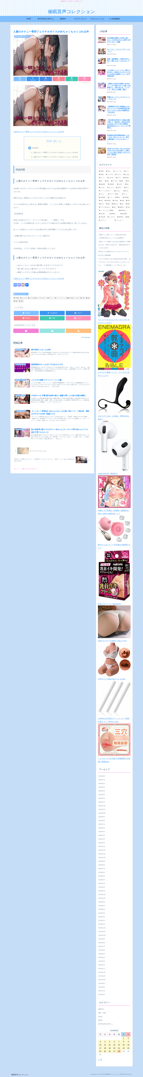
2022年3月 (101, 961)
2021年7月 (101, 991)
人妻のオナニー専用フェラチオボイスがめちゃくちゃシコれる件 (38, 132)
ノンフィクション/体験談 (63, 298)
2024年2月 (101, 887)
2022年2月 (101, 965)
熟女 (22, 301)
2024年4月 (101, 880)
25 (105, 1051)
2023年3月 (101, 917)
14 (119, 1045)
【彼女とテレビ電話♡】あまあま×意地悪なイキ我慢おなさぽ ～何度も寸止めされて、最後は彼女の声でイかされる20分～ (114, 245)
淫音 (16, 301)
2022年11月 (101, 931)
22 (124, 1048)
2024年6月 (101, 872)
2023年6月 (101, 905)
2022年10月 (102, 935)
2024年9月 (101, 861)
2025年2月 (101, 843)
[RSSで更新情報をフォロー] (78, 331)
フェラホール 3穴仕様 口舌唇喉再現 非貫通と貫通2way (114, 760)
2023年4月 (101, 913)
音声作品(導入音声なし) (21, 294)
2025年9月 (101, 817)
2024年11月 (101, 854)
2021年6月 (101, 994)
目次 (49, 141)
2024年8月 (101, 865)
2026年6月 (101, 783)
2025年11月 (101, 809)
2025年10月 (102, 813)
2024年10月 (102, 857)
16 (128, 1045)
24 (100, 1051)
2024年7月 (101, 868)
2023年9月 (101, 902)
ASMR (17, 298)
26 (110, 1051)
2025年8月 (101, 820)
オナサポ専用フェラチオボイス (38, 298)
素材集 (100, 1020)
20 (114, 1048)
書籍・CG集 (102, 1013)
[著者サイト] (26, 331)
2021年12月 (102, 972)
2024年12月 (102, 850)
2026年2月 (101, 798)
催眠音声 (101, 1009)
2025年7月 (101, 824)
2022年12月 (102, 928)
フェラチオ (76, 298)
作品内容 (35, 148)
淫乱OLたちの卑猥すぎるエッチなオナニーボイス (113, 251)
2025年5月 (101, 831)
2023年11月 (101, 898)
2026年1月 (101, 802)
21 (119, 1048)
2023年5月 (101, 909)
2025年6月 (101, 828)
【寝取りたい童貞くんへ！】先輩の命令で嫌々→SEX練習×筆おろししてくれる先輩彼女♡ (112, 236)
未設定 (100, 1016)
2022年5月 (101, 954)
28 (119, 1051)
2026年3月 (101, 794)
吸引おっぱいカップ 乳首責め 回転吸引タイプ (114, 546)
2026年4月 (101, 791)
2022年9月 (101, 939)
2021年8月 (101, 987)
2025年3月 (101, 839)
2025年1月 (101, 846)
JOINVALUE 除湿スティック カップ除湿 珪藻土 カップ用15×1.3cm (114, 720)
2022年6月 (101, 950)
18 (105, 1048)
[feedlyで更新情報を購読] (52, 331)
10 (100, 1045)
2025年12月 (102, 805)
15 (124, 1045)
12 (110, 1045)
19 (110, 1048)
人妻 (83, 298)
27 (114, 1051)
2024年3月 (101, 883)
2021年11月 (101, 976)
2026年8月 (101, 776)
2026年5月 (101, 787)
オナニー (51, 298)
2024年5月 (101, 876)
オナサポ (24, 298)
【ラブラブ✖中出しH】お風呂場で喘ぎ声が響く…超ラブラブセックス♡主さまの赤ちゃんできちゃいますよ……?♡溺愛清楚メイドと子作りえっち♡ (114, 262)
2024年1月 (101, 891)
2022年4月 (101, 957)
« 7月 (100, 1060)
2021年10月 (102, 979)
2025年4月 (101, 835)
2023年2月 (101, 920)
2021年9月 (101, 983)
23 (128, 1048)
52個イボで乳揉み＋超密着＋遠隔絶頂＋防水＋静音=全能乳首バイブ (114, 512)
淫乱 (88, 298)
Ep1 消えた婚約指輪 (104, 255)
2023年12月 (102, 894)
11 (105, 1045)
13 (114, 1045)
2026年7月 (101, 780)
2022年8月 (101, 942)
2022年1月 (101, 968)
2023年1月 (101, 924)
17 (100, 1048)
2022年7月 (101, 946)
